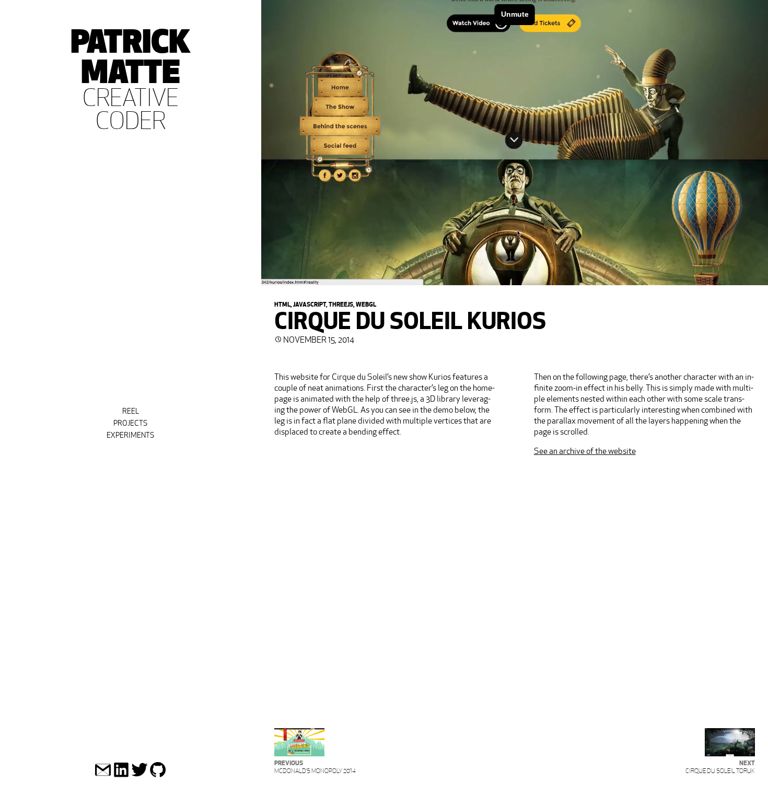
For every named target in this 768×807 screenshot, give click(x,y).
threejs (341, 304)
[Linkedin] (121, 775)
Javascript (309, 304)
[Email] (103, 775)
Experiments (130, 435)
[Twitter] (139, 775)
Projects (130, 423)
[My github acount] (157, 775)
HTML (282, 304)
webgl (366, 304)
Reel (130, 411)
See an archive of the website (585, 451)
